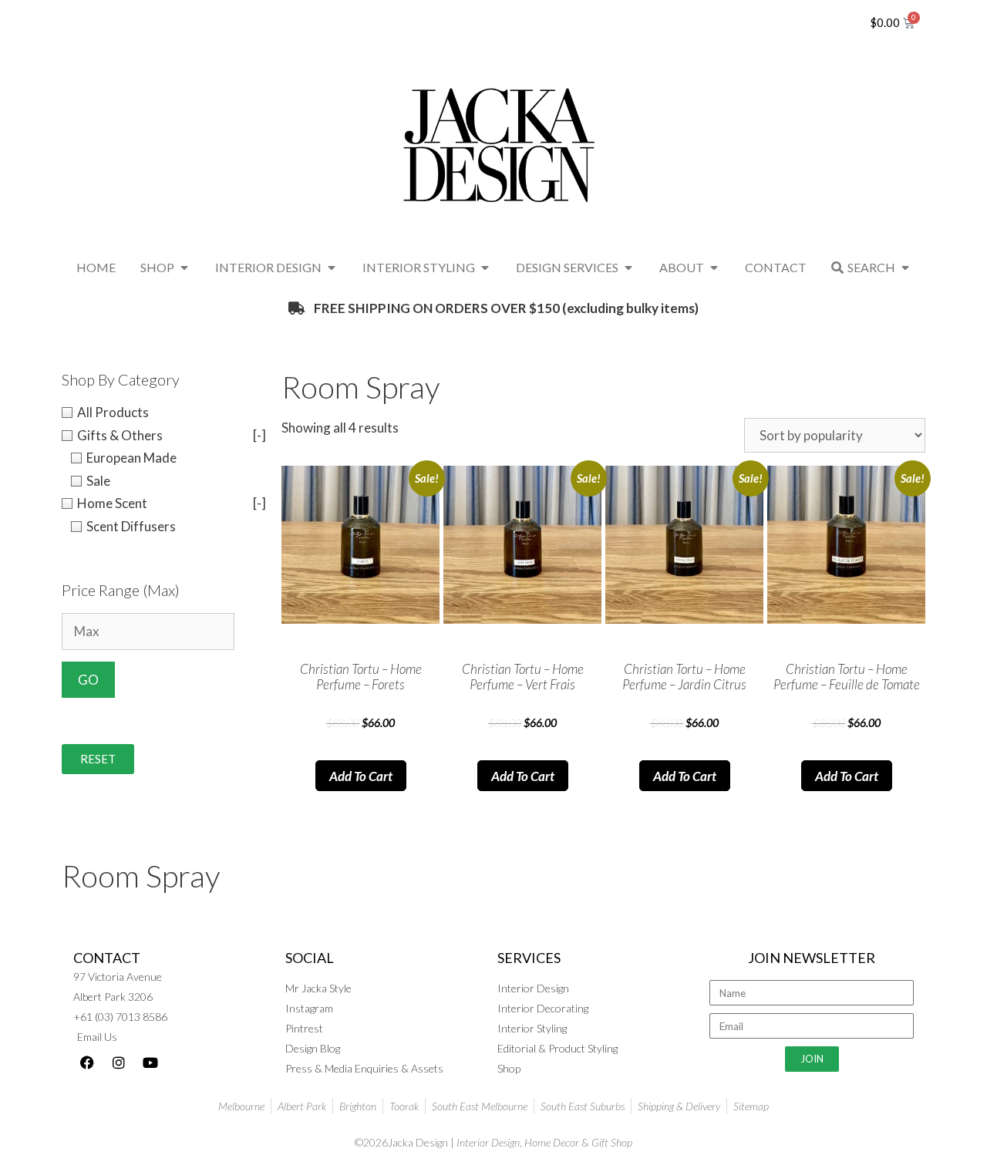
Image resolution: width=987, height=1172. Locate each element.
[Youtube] (150, 1062)
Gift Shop (611, 1142)
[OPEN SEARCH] (905, 267)
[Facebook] (87, 1062)
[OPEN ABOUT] (714, 267)
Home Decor (551, 1142)
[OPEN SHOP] (184, 267)
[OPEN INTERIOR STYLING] (485, 267)
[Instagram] (119, 1062)
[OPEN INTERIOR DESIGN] (331, 267)
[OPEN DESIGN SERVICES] (628, 267)
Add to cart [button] (360, 776)
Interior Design (488, 1142)
